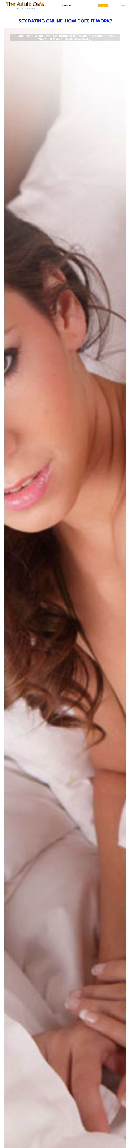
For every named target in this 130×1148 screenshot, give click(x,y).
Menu (123, 5)
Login (103, 5)
